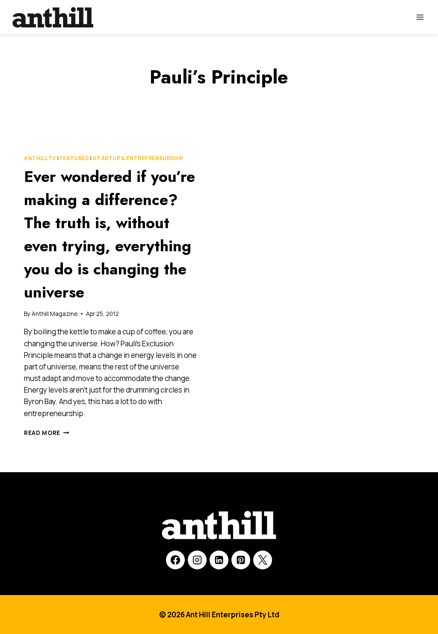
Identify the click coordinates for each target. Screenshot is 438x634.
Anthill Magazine (54, 314)
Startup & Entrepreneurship (138, 158)
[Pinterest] (240, 560)
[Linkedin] (219, 560)
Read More (46, 433)
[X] (262, 560)
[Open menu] (420, 17)
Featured (74, 158)
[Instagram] (197, 560)
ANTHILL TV (40, 158)
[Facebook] (175, 560)
